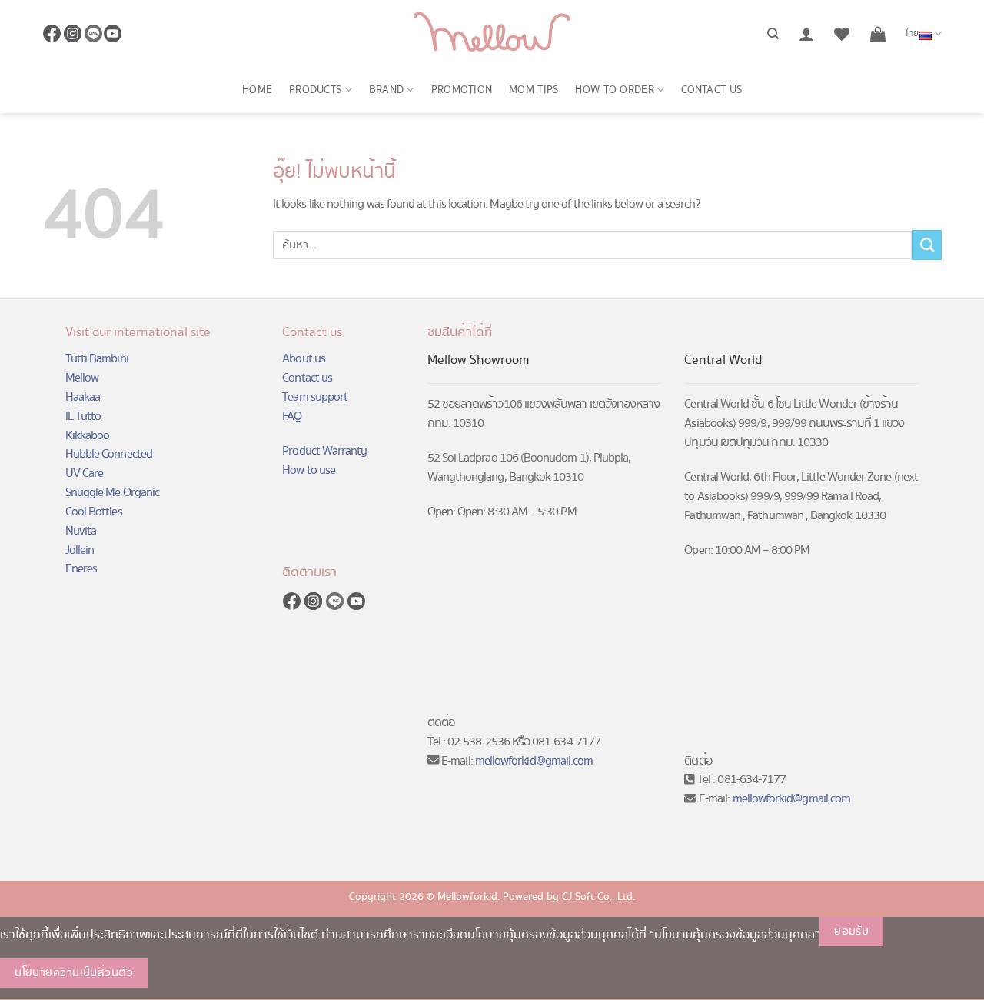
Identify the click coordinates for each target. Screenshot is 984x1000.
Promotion (462, 90)
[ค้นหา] (773, 33)
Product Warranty (324, 451)
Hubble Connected (108, 454)
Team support (314, 397)
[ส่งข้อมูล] (927, 244)
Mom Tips (533, 90)
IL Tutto (83, 416)
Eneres (81, 569)
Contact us (711, 90)
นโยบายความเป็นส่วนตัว (74, 973)
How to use (308, 470)
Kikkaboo (87, 436)
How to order (614, 90)
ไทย (912, 33)
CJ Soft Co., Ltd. (598, 897)
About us (303, 359)
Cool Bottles (93, 512)
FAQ (291, 416)
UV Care (84, 473)
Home (257, 90)
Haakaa (82, 397)
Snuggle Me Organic (112, 493)
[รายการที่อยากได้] (841, 34)
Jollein (79, 550)
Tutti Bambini (96, 359)
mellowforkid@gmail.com (534, 761)
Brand (386, 90)
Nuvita (80, 531)
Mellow (81, 378)
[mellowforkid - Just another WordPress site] (492, 33)
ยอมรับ (851, 931)
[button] (806, 34)
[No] (173, 973)
